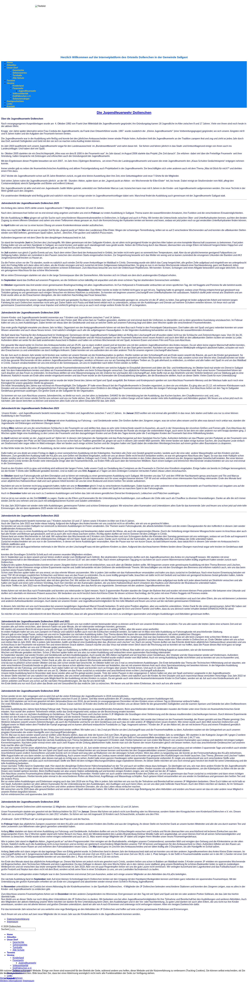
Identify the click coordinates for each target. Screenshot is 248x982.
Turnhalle (17, 75)
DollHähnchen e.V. (22, 96)
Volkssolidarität (20, 93)
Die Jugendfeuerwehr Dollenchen (124, 112)
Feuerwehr (18, 88)
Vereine (10, 83)
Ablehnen (18, 978)
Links (9, 104)
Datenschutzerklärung (18, 919)
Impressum (12, 921)
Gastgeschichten (15, 101)
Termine (11, 80)
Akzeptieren (6, 978)
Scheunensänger (21, 98)
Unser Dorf (12, 67)
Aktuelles (11, 65)
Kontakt (11, 106)
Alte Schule (18, 78)
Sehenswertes (20, 73)
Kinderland (18, 85)
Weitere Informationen (11, 980)
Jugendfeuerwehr (27, 91)
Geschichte (18, 70)
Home (10, 62)
